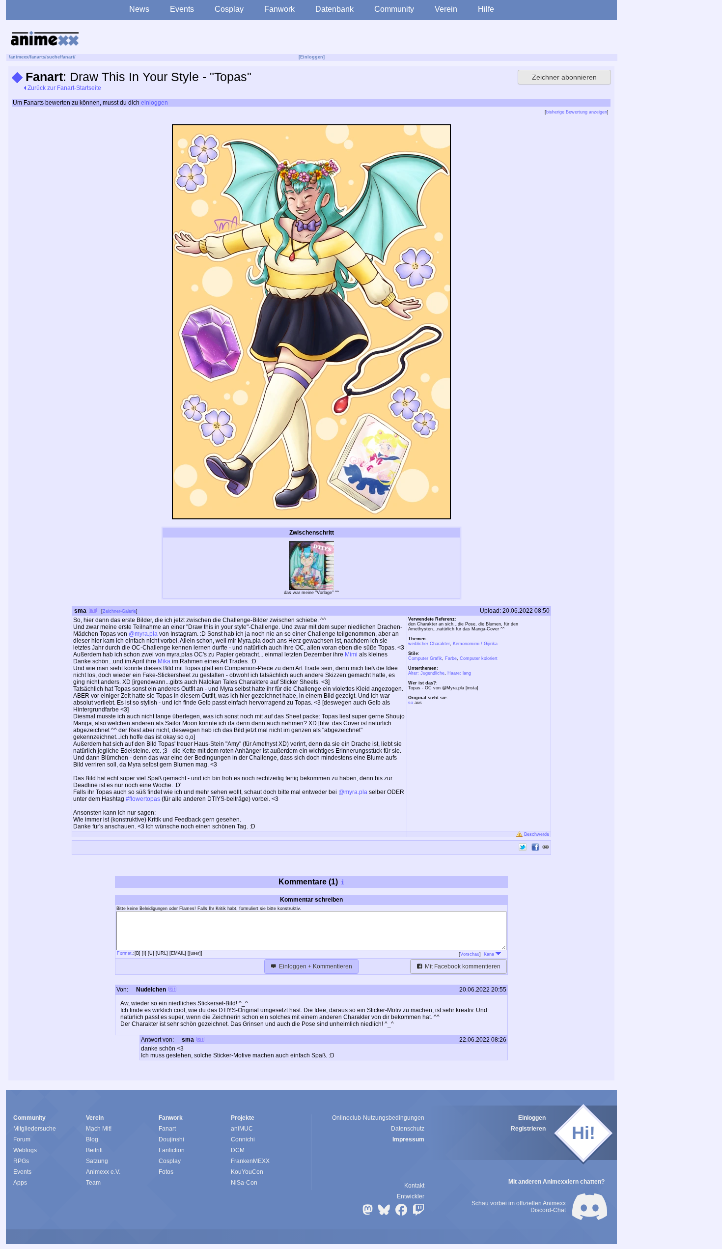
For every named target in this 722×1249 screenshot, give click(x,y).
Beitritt (94, 1150)
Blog (92, 1139)
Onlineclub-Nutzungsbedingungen (378, 1117)
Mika (164, 661)
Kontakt (414, 1185)
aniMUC (242, 1128)
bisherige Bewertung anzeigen (576, 112)
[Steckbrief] (93, 611)
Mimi (351, 654)
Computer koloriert (479, 658)
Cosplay (229, 9)
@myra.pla (143, 633)
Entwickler (410, 1196)
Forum (21, 1139)
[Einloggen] (312, 57)
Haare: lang (459, 673)
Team (93, 1182)
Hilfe (486, 9)
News (139, 9)
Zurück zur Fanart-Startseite (63, 88)
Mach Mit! (98, 1128)
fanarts (37, 57)
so (410, 702)
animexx (19, 57)
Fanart (167, 1128)
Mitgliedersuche (34, 1128)
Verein (446, 9)
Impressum (408, 1139)
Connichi (243, 1139)
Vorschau (469, 954)
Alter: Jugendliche (426, 673)
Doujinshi (171, 1139)
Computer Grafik (425, 658)
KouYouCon (247, 1171)
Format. (125, 953)
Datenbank (334, 9)
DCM (238, 1150)
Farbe (451, 658)
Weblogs (25, 1150)
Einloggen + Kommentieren (315, 966)
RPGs (21, 1161)
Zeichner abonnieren (564, 77)
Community (394, 9)
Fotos (166, 1171)
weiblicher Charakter (429, 643)
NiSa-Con (244, 1182)
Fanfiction (172, 1150)
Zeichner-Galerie (119, 611)
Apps (20, 1182)
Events (182, 9)
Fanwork (279, 9)
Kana (490, 954)
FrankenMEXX (250, 1161)
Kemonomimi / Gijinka (475, 643)
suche (53, 57)
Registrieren (528, 1128)
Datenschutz (407, 1128)
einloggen (154, 102)
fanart (67, 57)
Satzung (97, 1161)
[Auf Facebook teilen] (535, 847)
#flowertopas (143, 798)
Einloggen (532, 1117)
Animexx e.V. (103, 1171)
